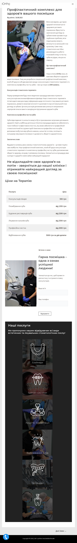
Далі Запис (61, 531)
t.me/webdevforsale (48, 538)
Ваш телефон (43, 299)
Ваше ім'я (42, 288)
